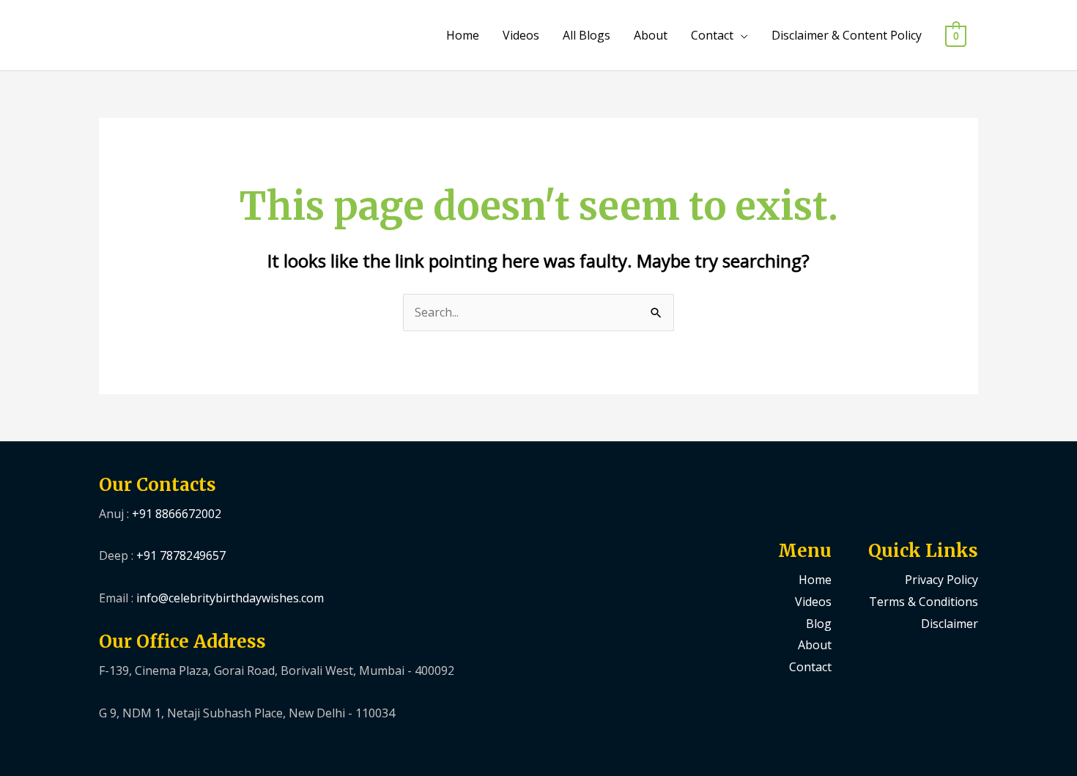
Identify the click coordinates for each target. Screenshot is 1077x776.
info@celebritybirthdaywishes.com (230, 598)
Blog (819, 624)
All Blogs (586, 35)
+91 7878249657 (181, 555)
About (650, 35)
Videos (521, 35)
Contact (712, 35)
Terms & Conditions (923, 602)
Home (462, 35)
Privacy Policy (941, 580)
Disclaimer (949, 624)
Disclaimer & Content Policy (846, 35)
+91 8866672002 (176, 514)
